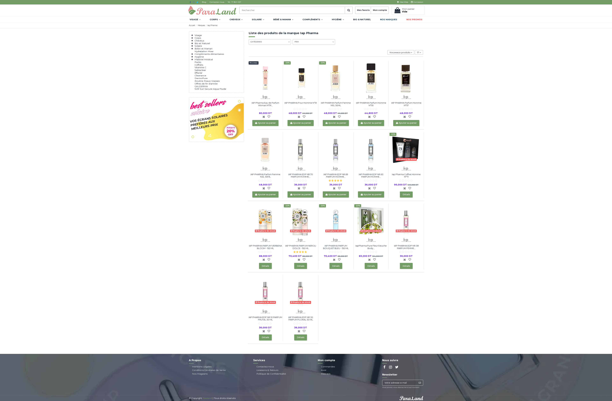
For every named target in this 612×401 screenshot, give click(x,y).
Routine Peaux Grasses (207, 81)
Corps (198, 38)
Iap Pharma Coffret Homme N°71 (406, 175)
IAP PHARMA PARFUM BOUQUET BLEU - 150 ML (336, 246)
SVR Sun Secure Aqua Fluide (210, 89)
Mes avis (325, 373)
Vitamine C (200, 67)
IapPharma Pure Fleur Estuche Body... (371, 246)
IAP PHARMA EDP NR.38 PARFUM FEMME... (406, 246)
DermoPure (201, 78)
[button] (195, 19)
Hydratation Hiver (204, 51)
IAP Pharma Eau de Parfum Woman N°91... (265, 104)
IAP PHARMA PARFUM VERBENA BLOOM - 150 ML (265, 246)
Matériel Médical (204, 59)
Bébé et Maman (203, 48)
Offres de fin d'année (206, 83)
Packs (198, 62)
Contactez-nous (217, 2)
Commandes (328, 366)
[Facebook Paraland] (190, 2)
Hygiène (199, 56)
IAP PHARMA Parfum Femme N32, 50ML (265, 175)
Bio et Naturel (202, 43)
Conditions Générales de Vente (209, 370)
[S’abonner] (419, 382)
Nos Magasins (200, 373)
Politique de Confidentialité (271, 373)
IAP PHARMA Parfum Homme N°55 (371, 104)
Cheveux (199, 40)
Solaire (198, 46)
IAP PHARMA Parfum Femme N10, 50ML (336, 104)
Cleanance (200, 75)
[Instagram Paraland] (193, 2)
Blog (204, 2)
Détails (406, 194)
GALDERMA (201, 86)
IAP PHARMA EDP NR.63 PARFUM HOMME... (371, 175)
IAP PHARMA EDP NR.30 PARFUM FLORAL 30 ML (300, 318)
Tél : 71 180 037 (234, 2)
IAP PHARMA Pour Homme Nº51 (300, 102)
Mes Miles (403, 2)
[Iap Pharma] (265, 97)
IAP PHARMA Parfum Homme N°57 (406, 104)
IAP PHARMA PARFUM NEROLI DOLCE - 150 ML (300, 246)
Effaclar (198, 73)
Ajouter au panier (267, 123)
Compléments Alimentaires (209, 54)
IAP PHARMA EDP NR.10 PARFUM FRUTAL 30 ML (265, 318)
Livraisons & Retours (267, 370)
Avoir (323, 370)
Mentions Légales (201, 366)
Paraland (207, 398)
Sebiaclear (200, 70)
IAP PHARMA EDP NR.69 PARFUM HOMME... (336, 175)
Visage (198, 35)
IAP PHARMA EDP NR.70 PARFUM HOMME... (300, 175)
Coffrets (199, 65)
